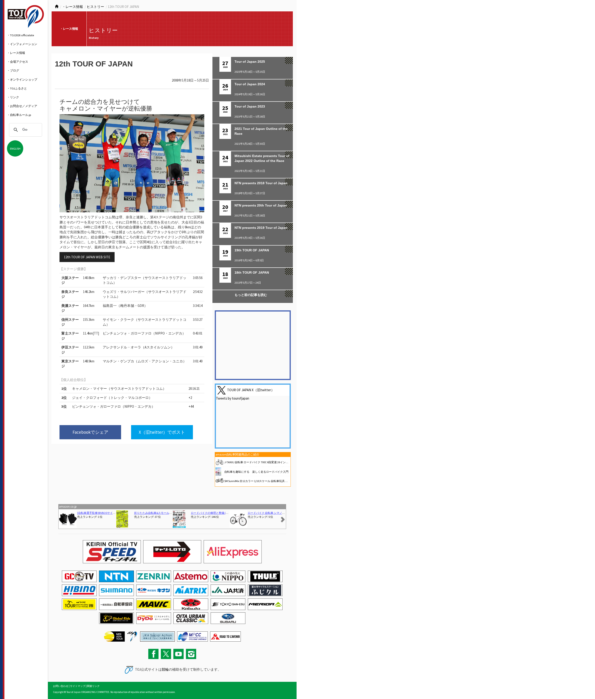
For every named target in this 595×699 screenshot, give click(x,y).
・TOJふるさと (17, 88)
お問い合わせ (60, 686)
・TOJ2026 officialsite (20, 35)
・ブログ (13, 70)
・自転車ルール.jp (19, 115)
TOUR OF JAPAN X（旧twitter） (250, 389)
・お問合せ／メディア (22, 106)
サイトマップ (77, 686)
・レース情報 (16, 53)
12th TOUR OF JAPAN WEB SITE (87, 257)
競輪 (165, 669)
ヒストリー (95, 6)
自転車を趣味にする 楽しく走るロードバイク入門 (256, 471)
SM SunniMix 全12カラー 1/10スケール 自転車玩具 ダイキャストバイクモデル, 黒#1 (274, 481)
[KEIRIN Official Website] (157, 636)
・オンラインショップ (22, 79)
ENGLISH (15, 148)
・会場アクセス (17, 61)
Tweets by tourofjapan (232, 398)
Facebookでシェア (90, 432)
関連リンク (93, 686)
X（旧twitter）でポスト (162, 432)
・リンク (13, 97)
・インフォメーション (22, 44)
